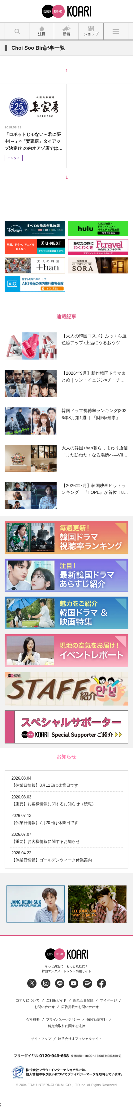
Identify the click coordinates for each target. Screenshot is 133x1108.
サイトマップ (41, 1038)
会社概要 (33, 1019)
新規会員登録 (83, 1000)
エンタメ (13, 158)
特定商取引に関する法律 (66, 1026)
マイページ (108, 1000)
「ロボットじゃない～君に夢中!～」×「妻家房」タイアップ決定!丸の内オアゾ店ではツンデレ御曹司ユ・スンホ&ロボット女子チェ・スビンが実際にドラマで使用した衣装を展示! (33, 141)
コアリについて (28, 1000)
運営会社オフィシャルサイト (80, 1038)
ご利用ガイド (56, 1000)
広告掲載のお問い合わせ (80, 1007)
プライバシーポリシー (63, 1019)
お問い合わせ (44, 1007)
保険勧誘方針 (97, 1019)
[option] (58, 904)
